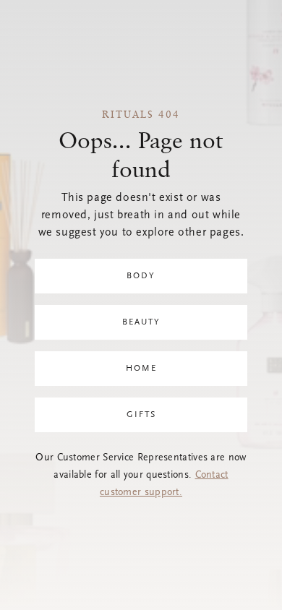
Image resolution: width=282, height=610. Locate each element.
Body (141, 276)
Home (141, 368)
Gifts (141, 415)
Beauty (141, 322)
